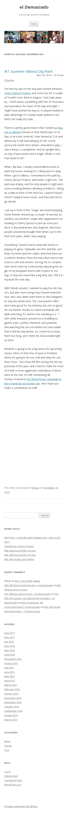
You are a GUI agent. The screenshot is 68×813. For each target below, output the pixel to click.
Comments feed (13, 780)
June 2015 (9, 672)
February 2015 (12, 689)
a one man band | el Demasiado (22, 607)
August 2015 (11, 663)
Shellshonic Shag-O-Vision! (19, 546)
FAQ (56, 594)
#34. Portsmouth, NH (32, 602)
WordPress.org (12, 784)
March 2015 (10, 685)
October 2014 (11, 706)
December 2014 (12, 698)
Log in (7, 771)
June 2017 (9, 633)
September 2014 (13, 711)
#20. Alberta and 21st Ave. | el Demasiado (27, 594)
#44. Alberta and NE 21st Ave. (20, 550)
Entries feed (11, 776)
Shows (35, 487)
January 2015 (11, 693)
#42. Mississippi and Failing (19, 559)
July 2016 (9, 641)
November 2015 (13, 659)
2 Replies (9, 80)
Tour (6, 750)
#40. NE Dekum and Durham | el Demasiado (28, 585)
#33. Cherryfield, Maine (27, 581)
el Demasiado (34, 7)
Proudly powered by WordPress (20, 806)
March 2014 (10, 719)
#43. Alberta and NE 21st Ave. (20, 555)
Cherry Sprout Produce (17, 93)
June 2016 (9, 646)
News (7, 741)
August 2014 (11, 715)
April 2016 (9, 654)
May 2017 (9, 637)
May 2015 (9, 676)
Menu (34, 23)
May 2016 (9, 650)
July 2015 (9, 667)
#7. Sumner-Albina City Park (28, 71)
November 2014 (13, 702)
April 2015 (9, 680)
